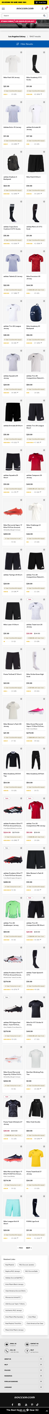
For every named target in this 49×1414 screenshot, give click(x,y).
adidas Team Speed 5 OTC (34, 974)
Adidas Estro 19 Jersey (12, 127)
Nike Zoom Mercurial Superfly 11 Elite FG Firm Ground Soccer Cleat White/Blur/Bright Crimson (13, 1073)
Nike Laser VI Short (11, 625)
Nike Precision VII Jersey (33, 277)
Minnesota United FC (13, 1297)
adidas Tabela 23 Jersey (13, 276)
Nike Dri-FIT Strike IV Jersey (34, 1024)
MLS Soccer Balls (31, 1271)
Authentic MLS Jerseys (13, 1310)
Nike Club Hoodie (33, 1122)
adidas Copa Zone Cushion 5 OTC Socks (12, 228)
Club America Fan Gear (35, 1323)
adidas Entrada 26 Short (13, 426)
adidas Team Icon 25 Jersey (34, 626)
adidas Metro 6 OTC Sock (34, 228)
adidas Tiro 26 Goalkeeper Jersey (11, 924)
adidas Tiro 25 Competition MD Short (35, 924)
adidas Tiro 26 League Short (35, 427)
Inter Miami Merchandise (14, 1317)
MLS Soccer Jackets (26, 1265)
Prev (21, 1248)
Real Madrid (9, 1265)
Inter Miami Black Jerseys (14, 1284)
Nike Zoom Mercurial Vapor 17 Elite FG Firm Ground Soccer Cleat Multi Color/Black (34, 725)
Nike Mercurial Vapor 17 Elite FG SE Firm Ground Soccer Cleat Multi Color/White (13, 1173)
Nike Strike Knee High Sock (35, 675)
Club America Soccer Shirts (15, 1291)
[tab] (24, 1359)
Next (29, 1248)
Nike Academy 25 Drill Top (12, 775)
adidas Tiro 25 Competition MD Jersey (35, 825)
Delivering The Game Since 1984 (14, 2)
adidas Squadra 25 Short (11, 476)
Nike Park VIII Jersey (12, 77)
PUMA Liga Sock (32, 1221)
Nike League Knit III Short (11, 1222)
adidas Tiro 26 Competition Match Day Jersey (35, 377)
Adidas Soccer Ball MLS (13, 1278)
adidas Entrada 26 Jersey (33, 128)
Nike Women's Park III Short (34, 874)
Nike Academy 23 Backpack (33, 327)
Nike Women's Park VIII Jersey (12, 725)
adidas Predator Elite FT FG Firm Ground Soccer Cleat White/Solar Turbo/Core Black (13, 974)
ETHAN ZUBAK (7, 21)
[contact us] (24, 1399)
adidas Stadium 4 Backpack (10, 178)
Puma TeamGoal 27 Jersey (33, 1173)
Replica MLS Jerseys (12, 1271)
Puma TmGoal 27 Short (13, 674)
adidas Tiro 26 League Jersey (12, 327)
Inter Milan (32, 1317)
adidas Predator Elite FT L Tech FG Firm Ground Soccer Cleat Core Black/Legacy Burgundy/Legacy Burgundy (13, 874)
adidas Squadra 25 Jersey (11, 377)
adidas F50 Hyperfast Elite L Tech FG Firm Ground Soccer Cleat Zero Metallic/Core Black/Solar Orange (12, 1024)
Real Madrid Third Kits (13, 1323)
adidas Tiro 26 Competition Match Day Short (35, 576)
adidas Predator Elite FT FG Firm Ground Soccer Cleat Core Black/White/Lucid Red (13, 825)
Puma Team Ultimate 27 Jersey (13, 1123)
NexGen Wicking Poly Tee (34, 1073)
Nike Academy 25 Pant (35, 774)
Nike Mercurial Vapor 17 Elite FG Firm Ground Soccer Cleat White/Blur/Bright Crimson (13, 526)
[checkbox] (21, 52)
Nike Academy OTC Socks (34, 79)
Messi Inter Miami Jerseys (14, 1330)
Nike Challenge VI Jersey (33, 526)
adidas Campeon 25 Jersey (34, 476)
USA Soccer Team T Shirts (15, 1304)
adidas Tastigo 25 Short (13, 575)
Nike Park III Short (33, 177)
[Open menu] (3, 9)
